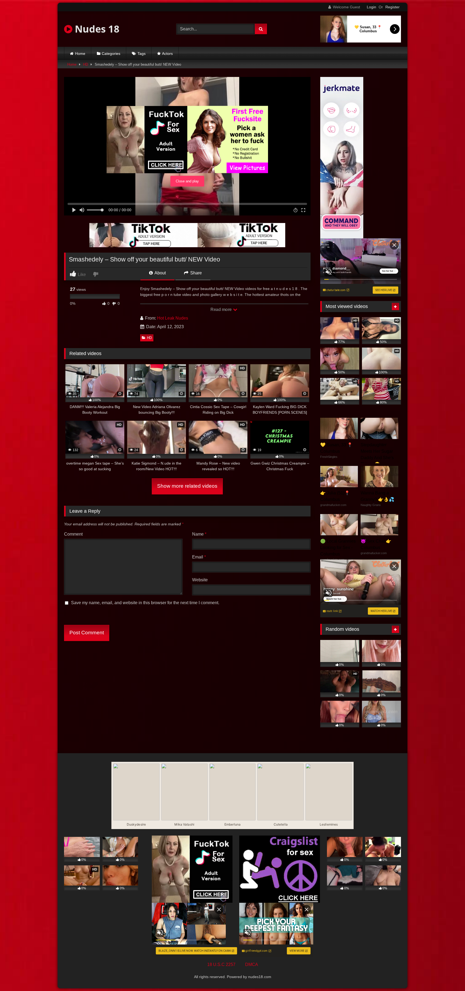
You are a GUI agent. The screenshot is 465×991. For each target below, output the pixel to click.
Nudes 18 (95, 29)
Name (199, 534)
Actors (167, 53)
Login (371, 7)
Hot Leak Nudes (172, 318)
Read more (221, 309)
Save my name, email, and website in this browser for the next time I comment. (145, 602)
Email (199, 557)
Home (80, 53)
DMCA (251, 964)
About (160, 273)
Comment (73, 534)
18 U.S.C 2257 (221, 964)
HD (85, 64)
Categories (111, 53)
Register (392, 7)
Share (195, 273)
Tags (142, 53)
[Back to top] (448, 975)
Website (200, 580)
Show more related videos (187, 486)
